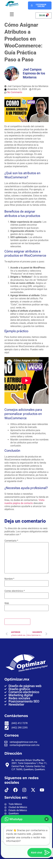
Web (6, 603)
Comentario (11, 541)
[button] (12, 14)
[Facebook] (15, 790)
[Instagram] (24, 790)
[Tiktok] (6, 790)
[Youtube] (42, 790)
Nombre (9, 579)
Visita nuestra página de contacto (24, 502)
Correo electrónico (14, 591)
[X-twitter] (33, 790)
